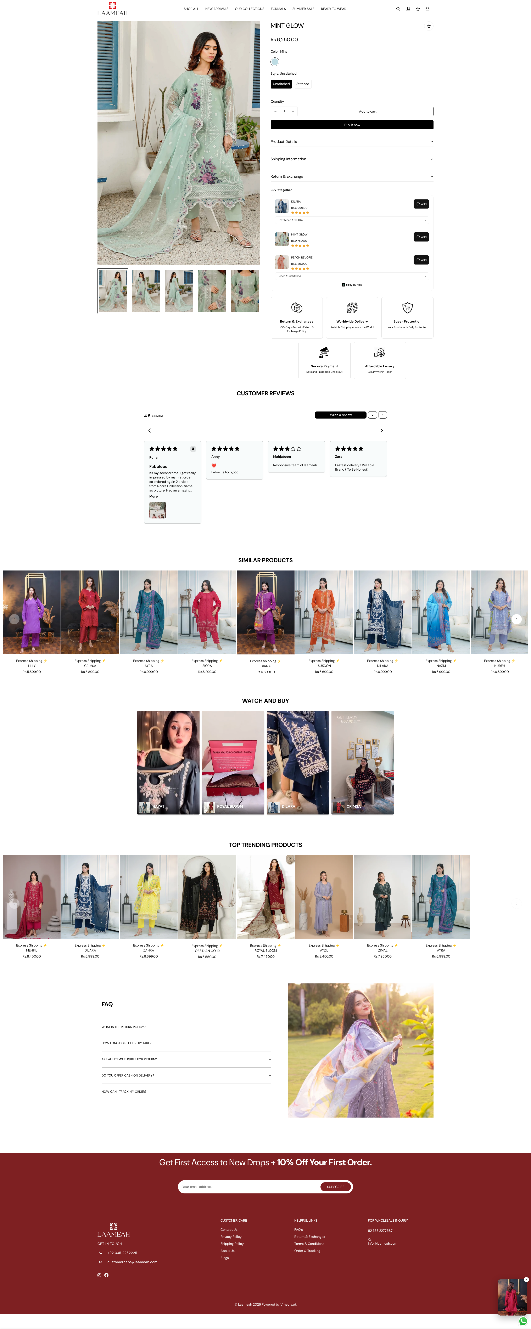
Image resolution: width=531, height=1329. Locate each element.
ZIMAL (382, 950)
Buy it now (352, 125)
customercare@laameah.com (132, 1262)
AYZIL (324, 950)
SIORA (207, 666)
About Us (227, 1251)
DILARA (383, 666)
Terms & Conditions (309, 1244)
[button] (427, 9)
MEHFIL (31, 950)
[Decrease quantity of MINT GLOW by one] (275, 111)
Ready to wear (333, 9)
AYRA (149, 666)
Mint (275, 62)
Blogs (224, 1258)
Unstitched (281, 84)
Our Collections (249, 9)
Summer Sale (303, 9)
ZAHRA (148, 950)
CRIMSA (90, 666)
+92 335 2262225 (122, 1253)
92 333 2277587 (380, 1230)
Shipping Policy (232, 1244)
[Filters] (372, 415)
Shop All (191, 9)
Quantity (277, 101)
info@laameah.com (382, 1243)
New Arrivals (216, 9)
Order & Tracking (307, 1251)
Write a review (341, 415)
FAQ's (298, 1229)
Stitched (302, 84)
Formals (278, 9)
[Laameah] (112, 9)
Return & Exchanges (309, 1236)
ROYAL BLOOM (266, 950)
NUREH (499, 666)
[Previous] (151, 431)
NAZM (441, 666)
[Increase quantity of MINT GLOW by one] (292, 111)
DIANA (266, 666)
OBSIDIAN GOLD (207, 951)
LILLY (31, 666)
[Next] (380, 431)
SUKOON (324, 666)
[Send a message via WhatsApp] (523, 1321)
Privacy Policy (231, 1236)
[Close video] (526, 1279)
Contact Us (228, 1229)
